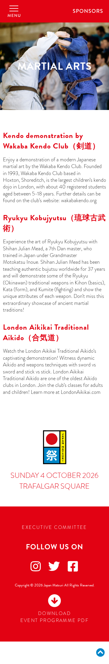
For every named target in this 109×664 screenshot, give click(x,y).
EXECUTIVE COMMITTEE (54, 527)
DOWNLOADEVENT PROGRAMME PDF (54, 617)
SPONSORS (88, 11)
